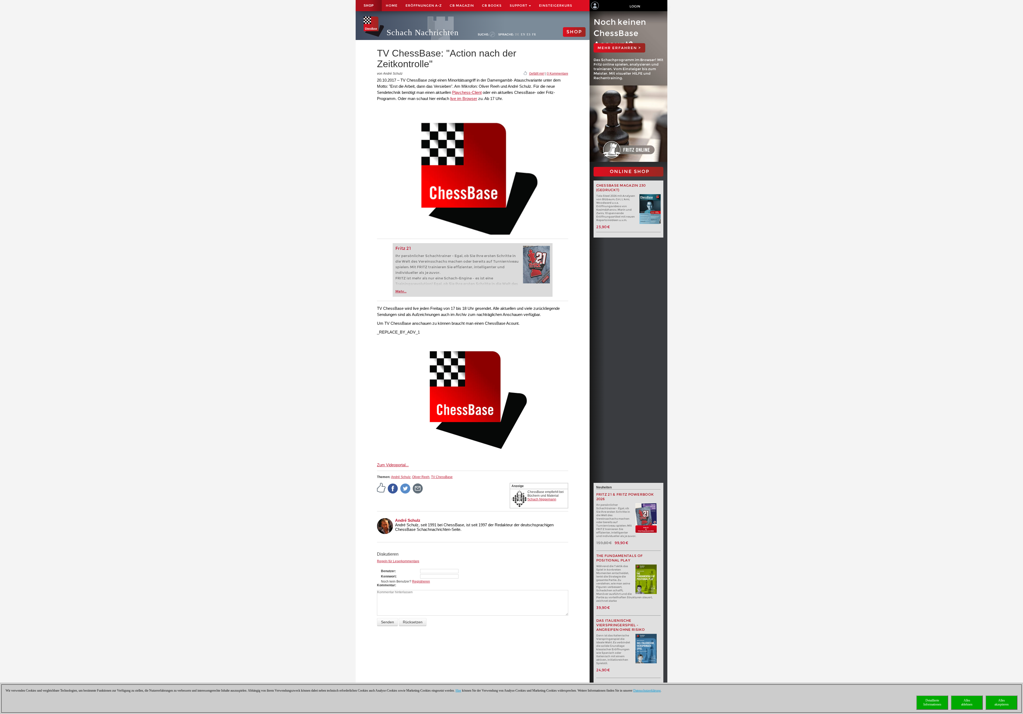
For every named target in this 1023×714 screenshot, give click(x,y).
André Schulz (401, 477)
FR (534, 34)
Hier (458, 690)
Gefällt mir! (537, 73)
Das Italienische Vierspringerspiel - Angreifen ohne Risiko (620, 625)
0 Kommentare (557, 73)
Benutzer (388, 571)
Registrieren (421, 581)
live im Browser (463, 98)
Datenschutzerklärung (647, 690)
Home (391, 5)
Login (635, 6)
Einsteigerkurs (555, 5)
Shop (369, 5)
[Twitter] (405, 488)
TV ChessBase (442, 477)
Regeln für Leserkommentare (398, 561)
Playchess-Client (467, 92)
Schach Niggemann (541, 499)
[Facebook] (393, 488)
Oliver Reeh (420, 477)
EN (523, 34)
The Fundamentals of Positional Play (619, 558)
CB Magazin (462, 5)
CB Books (492, 5)
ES (529, 34)
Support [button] (519, 5)
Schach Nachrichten (423, 32)
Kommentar (386, 585)
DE (517, 34)
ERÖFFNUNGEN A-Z (423, 5)
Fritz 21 (403, 248)
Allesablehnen (966, 702)
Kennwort (388, 576)
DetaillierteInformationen (932, 702)
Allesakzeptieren (1001, 702)
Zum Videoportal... (393, 465)
